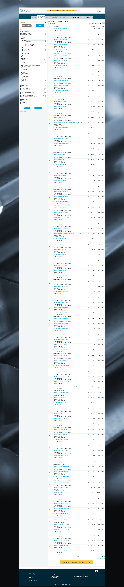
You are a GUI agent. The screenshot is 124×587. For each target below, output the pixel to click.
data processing (77, 576)
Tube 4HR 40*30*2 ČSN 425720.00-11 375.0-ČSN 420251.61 (67, 122)
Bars (23, 55)
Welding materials (25, 85)
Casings (24, 70)
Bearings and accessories (26, 34)
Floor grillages (25, 73)
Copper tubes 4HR (29, 45)
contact (53, 574)
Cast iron (24, 79)
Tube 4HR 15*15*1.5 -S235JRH (60, 28)
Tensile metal (25, 76)
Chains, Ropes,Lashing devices (27, 92)
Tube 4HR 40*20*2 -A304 (59, 101)
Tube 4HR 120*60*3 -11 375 (60, 418)
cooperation (54, 577)
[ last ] (103, 558)
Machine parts (24, 84)
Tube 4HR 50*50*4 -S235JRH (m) (61, 212)
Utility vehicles (24, 93)
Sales (22, 103)
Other (23, 82)
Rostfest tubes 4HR (29, 43)
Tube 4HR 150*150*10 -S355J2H (61, 498)
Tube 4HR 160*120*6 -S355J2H (60, 519)
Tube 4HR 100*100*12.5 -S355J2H (61, 392)
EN (103, 9)
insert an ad (39, 107)
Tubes (23, 38)
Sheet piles (24, 69)
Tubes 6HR (26, 47)
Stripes (23, 63)
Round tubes (26, 49)
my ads (27, 107)
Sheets (23, 37)
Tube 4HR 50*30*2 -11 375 (59, 149)
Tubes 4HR (26, 40)
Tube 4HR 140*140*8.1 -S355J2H (61, 492)
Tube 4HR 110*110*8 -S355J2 (60, 397)
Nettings (24, 75)
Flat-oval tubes (27, 50)
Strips (23, 62)
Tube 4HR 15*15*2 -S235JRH (60, 49)
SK (98, 9)
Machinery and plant (25, 89)
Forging (24, 80)
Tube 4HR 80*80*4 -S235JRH (60, 323)
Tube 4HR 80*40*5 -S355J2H (60, 281)
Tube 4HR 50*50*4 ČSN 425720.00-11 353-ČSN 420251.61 (67, 233)
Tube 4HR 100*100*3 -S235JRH (61, 365)
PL (100, 9)
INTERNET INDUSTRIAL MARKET (25, 11)
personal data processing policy (80, 574)
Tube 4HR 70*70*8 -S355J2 (60, 260)
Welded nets (25, 77)
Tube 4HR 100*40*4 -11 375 (60, 344)
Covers (22, 100)
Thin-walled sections (26, 56)
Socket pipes (26, 52)
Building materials (25, 99)
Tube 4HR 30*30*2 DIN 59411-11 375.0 (62, 96)
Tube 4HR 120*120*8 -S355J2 (60, 439)
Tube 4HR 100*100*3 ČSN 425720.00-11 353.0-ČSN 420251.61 (68, 387)
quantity (93, 25)
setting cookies (84, 576)
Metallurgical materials (26, 36)
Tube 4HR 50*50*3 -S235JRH (60, 191)
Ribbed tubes (26, 53)
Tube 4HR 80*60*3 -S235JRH (60, 302)
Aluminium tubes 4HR (29, 44)
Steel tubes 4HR (28, 41)
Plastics (22, 98)
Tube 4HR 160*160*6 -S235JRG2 (61, 524)
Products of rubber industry (27, 95)
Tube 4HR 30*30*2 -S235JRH (60, 75)
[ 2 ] (104, 556)
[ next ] (99, 558)
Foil (23, 61)
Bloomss (24, 59)
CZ (95, 9)
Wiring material (24, 86)
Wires (23, 72)
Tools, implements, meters (26, 91)
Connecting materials (25, 33)
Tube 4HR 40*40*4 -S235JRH (60, 127)
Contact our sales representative (63, 10)
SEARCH (40, 25)
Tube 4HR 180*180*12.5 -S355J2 (61, 545)
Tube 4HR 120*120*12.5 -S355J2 (61, 466)
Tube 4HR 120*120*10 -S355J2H (61, 461)
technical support (55, 576)
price (103, 25)
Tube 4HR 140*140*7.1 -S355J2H (61, 487)
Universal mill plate (26, 66)
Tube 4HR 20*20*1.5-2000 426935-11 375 (63, 71)
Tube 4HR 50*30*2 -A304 (59, 170)
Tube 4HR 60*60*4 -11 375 (59, 238)
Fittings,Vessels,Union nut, (26, 88)
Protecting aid (24, 102)
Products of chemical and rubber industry (30, 96)
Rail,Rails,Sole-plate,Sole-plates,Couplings (31, 65)
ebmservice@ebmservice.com (35, 574)
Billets (23, 68)
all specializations (25, 31)
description (56, 25)
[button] (20, 33)
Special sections (25, 58)
